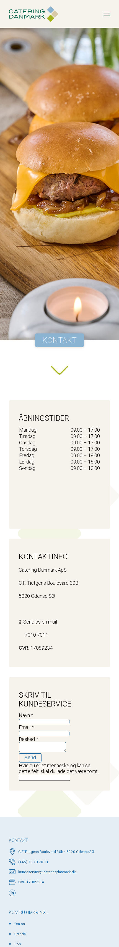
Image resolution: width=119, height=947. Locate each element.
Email (26, 727)
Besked (28, 739)
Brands (20, 934)
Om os (19, 923)
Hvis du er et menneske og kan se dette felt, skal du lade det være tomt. (59, 768)
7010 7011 (36, 635)
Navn (26, 715)
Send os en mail (40, 622)
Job (17, 944)
